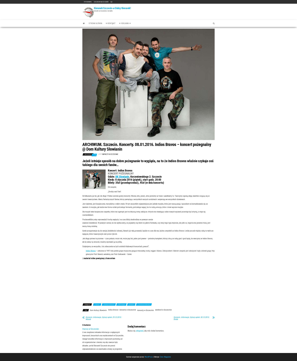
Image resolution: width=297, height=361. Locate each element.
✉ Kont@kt (110, 23)
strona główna (95, 23)
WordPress (149, 357)
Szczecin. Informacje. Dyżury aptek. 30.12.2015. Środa (191, 318)
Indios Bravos (91, 251)
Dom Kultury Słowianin (98, 310)
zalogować (140, 331)
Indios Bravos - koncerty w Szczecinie (122, 310)
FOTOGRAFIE (88, 2)
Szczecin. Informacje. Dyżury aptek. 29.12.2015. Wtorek (103, 318)
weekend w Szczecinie (163, 310)
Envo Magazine (165, 357)
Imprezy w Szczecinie (110, 154)
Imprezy (97, 304)
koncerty (131, 304)
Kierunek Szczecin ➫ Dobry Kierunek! (112, 8)
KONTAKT (111, 2)
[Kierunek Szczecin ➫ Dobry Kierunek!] (84, 23)
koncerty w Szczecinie (145, 310)
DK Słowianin (122, 176)
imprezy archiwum (109, 304)
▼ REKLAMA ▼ (125, 23)
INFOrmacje (121, 304)
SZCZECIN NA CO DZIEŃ (101, 2)
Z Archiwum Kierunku (144, 304)
